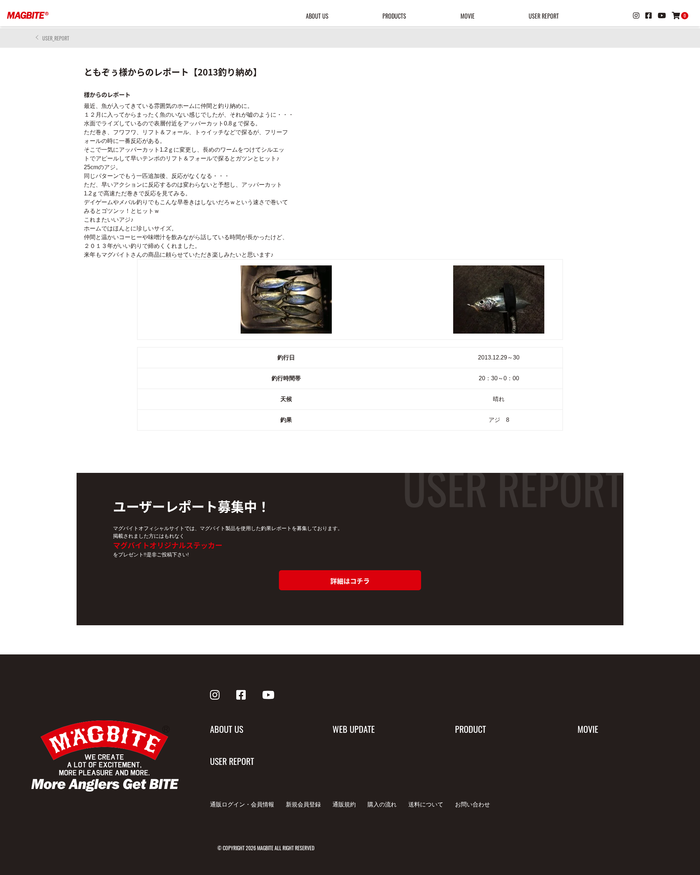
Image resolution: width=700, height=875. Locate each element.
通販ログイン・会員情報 (242, 804)
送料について (425, 804)
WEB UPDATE (353, 728)
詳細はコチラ (350, 581)
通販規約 (344, 804)
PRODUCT (470, 728)
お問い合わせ (472, 804)
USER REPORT (544, 16)
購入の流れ (382, 804)
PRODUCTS (394, 16)
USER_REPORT (55, 38)
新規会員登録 (303, 804)
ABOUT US (317, 16)
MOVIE (467, 16)
